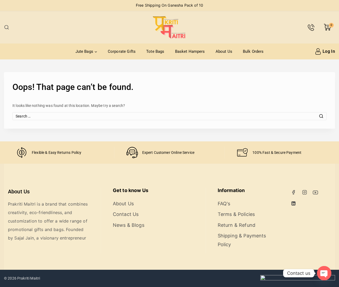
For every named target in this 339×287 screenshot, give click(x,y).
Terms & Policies (236, 214)
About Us (224, 51)
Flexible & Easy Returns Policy (57, 152)
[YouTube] (315, 192)
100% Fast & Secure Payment (276, 152)
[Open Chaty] (324, 273)
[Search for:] (169, 116)
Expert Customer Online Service (168, 152)
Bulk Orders (253, 51)
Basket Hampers (190, 51)
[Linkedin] (293, 203)
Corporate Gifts (122, 51)
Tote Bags (155, 51)
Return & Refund (236, 225)
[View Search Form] (6, 27)
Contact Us (126, 214)
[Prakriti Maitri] (169, 27)
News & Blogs (128, 225)
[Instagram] (304, 192)
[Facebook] (293, 192)
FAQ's (224, 203)
